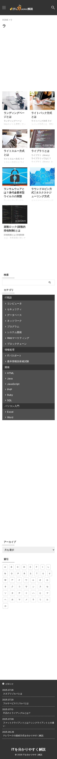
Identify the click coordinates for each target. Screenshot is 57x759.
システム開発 (14, 332)
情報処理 (9, 349)
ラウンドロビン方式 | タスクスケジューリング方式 (41, 192)
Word (10, 417)
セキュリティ (14, 309)
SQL (9, 400)
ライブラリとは (40, 150)
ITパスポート (14, 355)
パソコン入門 (12, 405)
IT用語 (8, 297)
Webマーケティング (18, 337)
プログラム (13, 326)
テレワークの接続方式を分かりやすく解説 (23, 735)
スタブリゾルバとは (12, 693)
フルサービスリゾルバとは (16, 703)
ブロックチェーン (17, 343)
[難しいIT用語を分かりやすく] (21, 8)
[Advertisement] (28, 60)
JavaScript (13, 383)
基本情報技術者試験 (18, 361)
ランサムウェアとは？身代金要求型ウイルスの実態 (14, 192)
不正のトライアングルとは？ (17, 713)
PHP (9, 389)
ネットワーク (14, 320)
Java (10, 378)
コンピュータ (14, 303)
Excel (10, 411)
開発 (7, 367)
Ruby (10, 394)
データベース (14, 314)
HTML (10, 373)
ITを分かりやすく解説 (28, 749)
